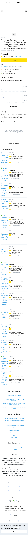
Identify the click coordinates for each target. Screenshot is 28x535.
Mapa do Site (14, 437)
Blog (14, 435)
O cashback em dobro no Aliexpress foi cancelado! (14, 400)
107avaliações (4, 66)
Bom (14, 531)
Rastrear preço (14, 106)
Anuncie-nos (14, 449)
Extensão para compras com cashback (14, 425)
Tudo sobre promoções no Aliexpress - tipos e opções (14, 407)
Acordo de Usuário (7, 510)
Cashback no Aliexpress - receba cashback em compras (14, 396)
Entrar (19, 2)
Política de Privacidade (19, 510)
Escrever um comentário (14, 143)
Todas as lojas (14, 432)
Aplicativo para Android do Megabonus (14, 420)
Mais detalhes (18, 56)
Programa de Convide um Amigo (14, 447)
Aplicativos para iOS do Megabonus (14, 423)
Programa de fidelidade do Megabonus (14, 418)
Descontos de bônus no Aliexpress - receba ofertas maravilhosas (14, 404)
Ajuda (14, 428)
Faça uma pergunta (14, 430)
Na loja (14, 60)
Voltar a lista (2, 11)
